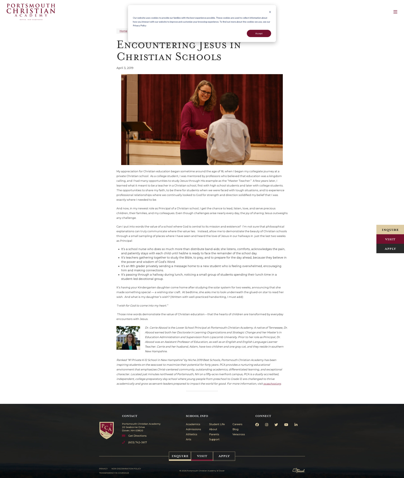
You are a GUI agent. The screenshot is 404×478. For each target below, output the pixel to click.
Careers (237, 424)
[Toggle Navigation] (395, 11)
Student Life (217, 424)
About (213, 429)
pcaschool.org (272, 383)
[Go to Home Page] (106, 427)
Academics (193, 424)
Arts (188, 439)
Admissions (193, 429)
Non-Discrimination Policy (126, 468)
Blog (235, 429)
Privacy (103, 468)
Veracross (238, 434)
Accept (259, 33)
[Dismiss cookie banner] (270, 12)
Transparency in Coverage (114, 473)
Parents (214, 434)
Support (214, 439)
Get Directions (137, 435)
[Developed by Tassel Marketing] (298, 470)
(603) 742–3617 (137, 442)
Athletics (191, 434)
